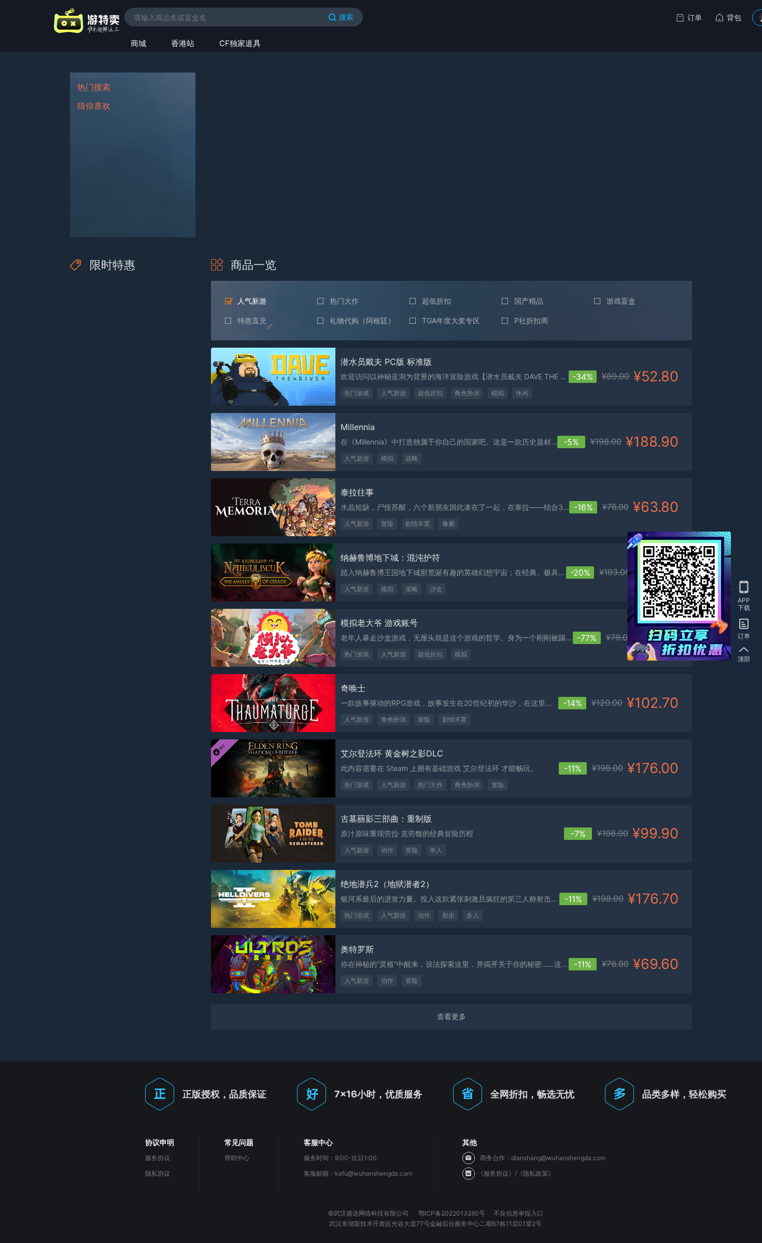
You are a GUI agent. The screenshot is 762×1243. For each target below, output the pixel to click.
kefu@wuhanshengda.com (373, 1173)
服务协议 (157, 1158)
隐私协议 (157, 1173)
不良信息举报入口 (518, 1213)
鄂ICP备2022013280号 (451, 1213)
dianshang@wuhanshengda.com (558, 1158)
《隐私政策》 (535, 1173)
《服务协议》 (496, 1173)
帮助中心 (236, 1158)
